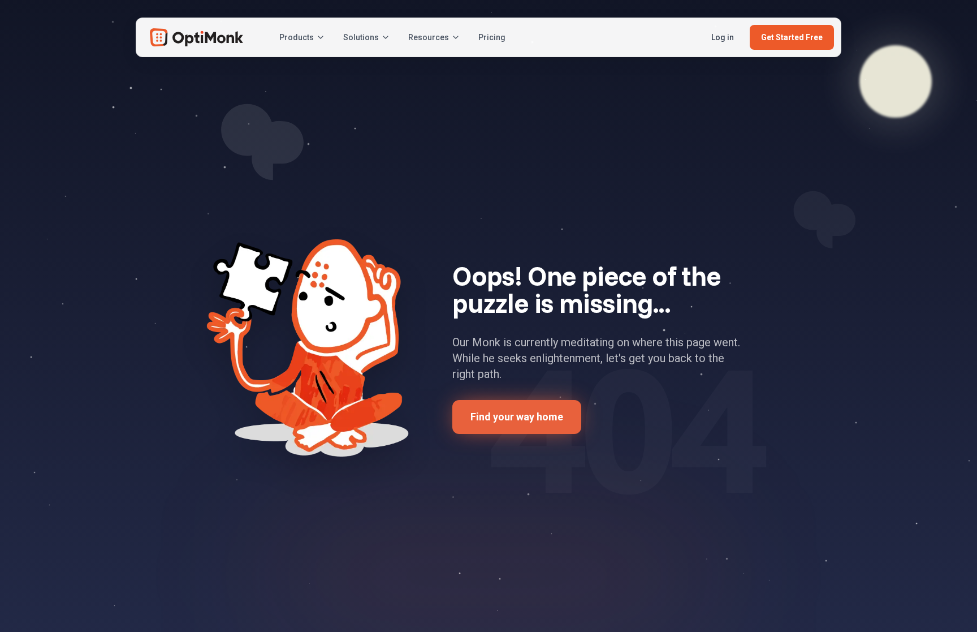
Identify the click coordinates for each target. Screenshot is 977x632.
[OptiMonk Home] (196, 37)
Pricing (491, 37)
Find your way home (516, 417)
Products (296, 37)
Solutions (361, 37)
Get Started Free (792, 37)
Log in (722, 37)
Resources (428, 37)
